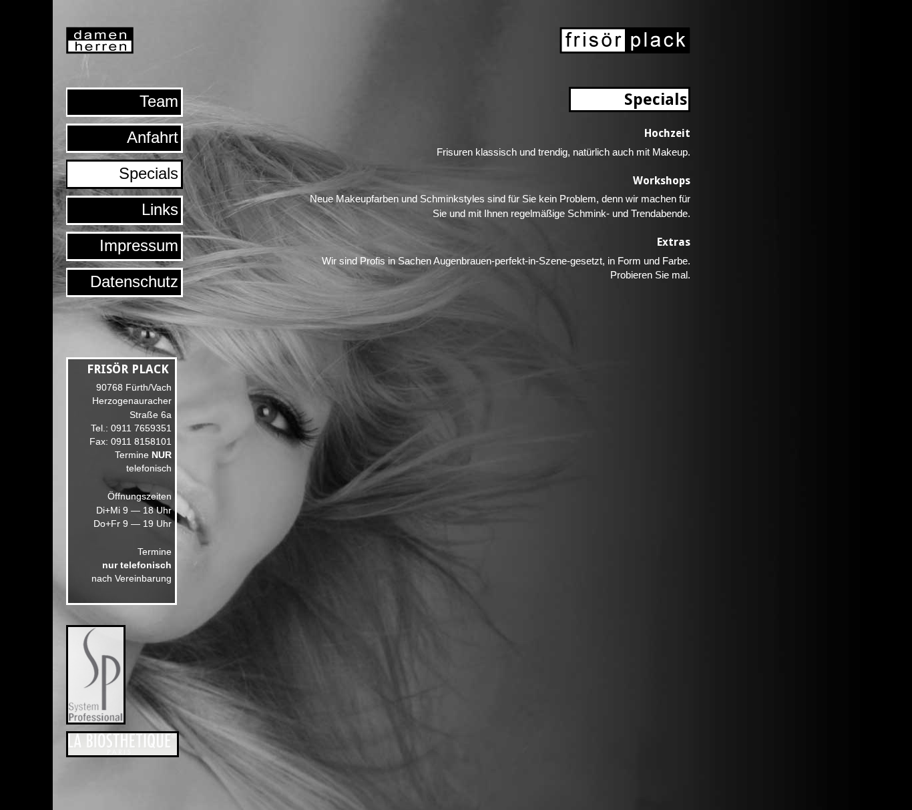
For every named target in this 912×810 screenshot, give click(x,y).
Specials (148, 173)
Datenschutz (134, 281)
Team (159, 101)
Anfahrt (152, 137)
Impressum (138, 245)
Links (160, 209)
